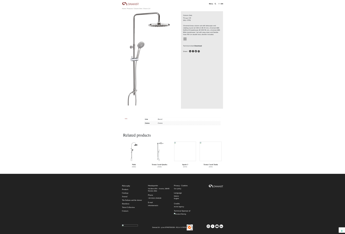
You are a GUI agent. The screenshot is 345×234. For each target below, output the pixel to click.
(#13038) (159, 165)
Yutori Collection (128, 207)
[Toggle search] (215, 3)
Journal (124, 196)
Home (124, 9)
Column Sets (138, 9)
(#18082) (134, 165)
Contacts (125, 211)
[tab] (133, 118)
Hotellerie (125, 204)
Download (198, 46)
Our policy (177, 189)
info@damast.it (153, 205)
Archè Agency (179, 207)
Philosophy (126, 186)
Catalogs (125, 193)
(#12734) (185, 165)
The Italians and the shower (132, 200)
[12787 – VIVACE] (147, 58)
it (219, 4)
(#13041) (210, 165)
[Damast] (130, 3)
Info (126, 119)
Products (130, 9)
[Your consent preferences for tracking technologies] (342, 231)
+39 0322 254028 (154, 198)
